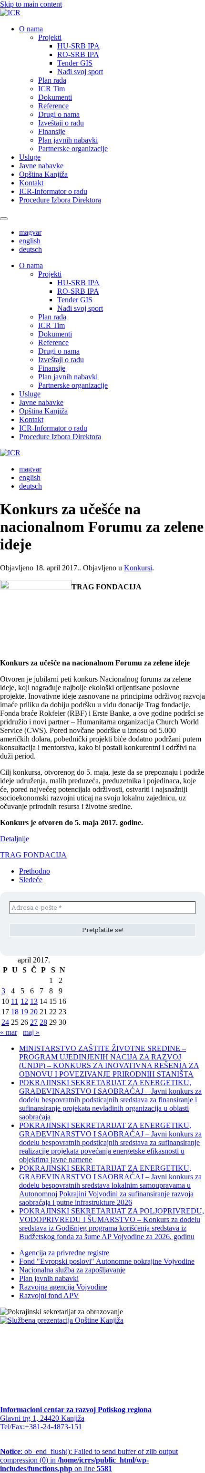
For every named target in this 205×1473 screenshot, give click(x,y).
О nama (31, 29)
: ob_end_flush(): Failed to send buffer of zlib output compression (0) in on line (89, 1460)
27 (34, 1022)
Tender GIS (74, 63)
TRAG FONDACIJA (33, 855)
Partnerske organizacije (73, 148)
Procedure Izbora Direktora (60, 200)
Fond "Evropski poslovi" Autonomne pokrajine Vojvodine (107, 1261)
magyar (30, 232)
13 (34, 1001)
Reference (53, 106)
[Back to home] (10, 13)
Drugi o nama (59, 114)
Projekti (50, 37)
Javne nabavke (41, 166)
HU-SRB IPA (78, 46)
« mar (8, 1032)
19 (24, 1012)
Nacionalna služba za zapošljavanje (72, 1270)
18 (15, 1012)
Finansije (51, 131)
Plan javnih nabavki (68, 140)
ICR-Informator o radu (53, 191)
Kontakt (31, 183)
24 (5, 1022)
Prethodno (34, 871)
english (30, 241)
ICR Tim (51, 89)
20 (34, 1012)
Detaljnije (14, 839)
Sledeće (30, 880)
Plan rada (52, 80)
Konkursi (138, 568)
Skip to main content (31, 4)
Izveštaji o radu (61, 123)
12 (24, 1001)
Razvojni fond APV (49, 1295)
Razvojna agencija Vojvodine (63, 1287)
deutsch (30, 249)
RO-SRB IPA (78, 54)
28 (43, 1022)
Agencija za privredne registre (64, 1253)
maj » (31, 1032)
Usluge (30, 157)
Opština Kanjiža (43, 174)
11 (14, 1001)
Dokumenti (55, 97)
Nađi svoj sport (80, 71)
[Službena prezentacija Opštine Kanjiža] (61, 1320)
